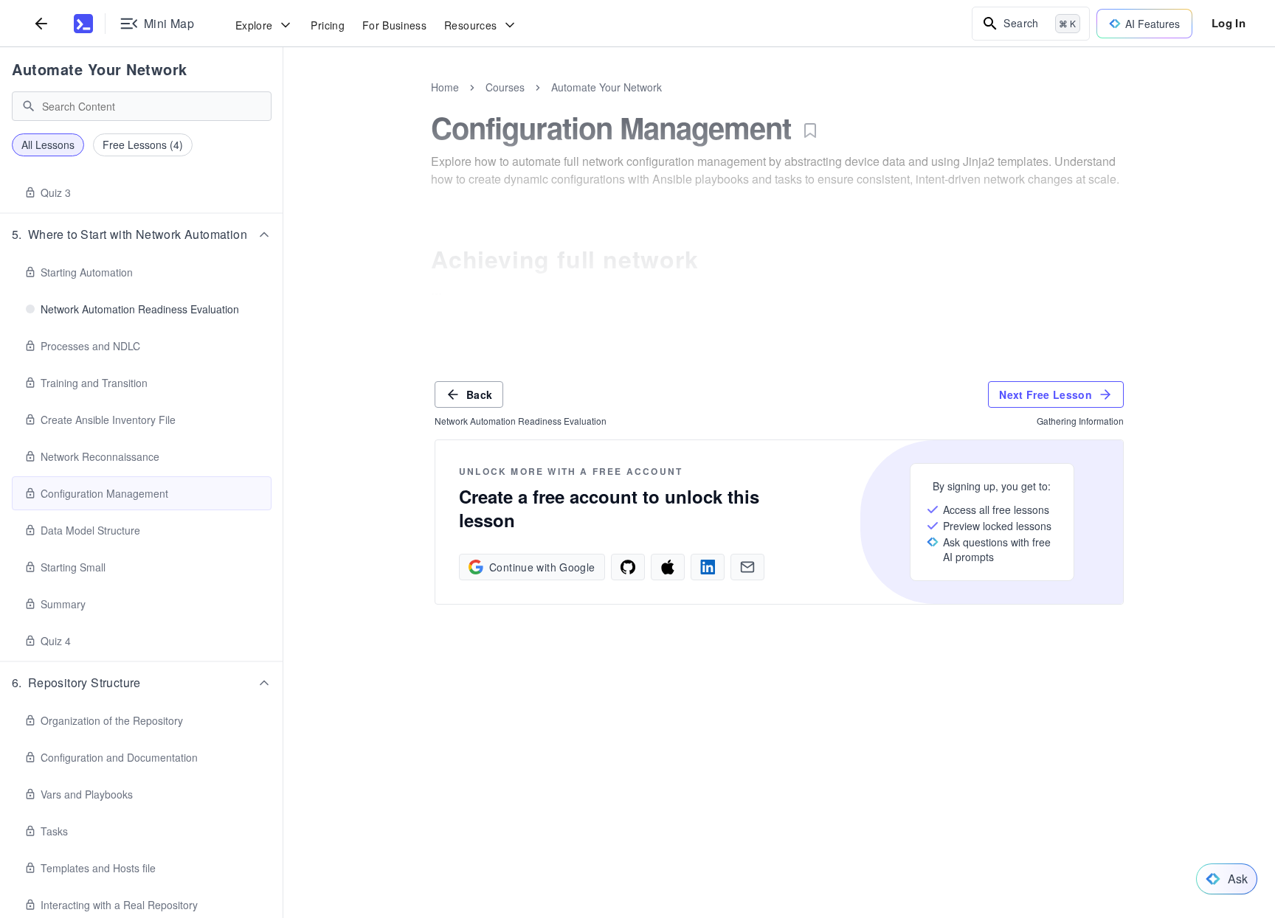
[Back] (41, 23)
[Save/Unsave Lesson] (810, 130)
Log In (1228, 23)
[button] (141, 234)
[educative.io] (83, 23)
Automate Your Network (99, 69)
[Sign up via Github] (628, 567)
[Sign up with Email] (747, 567)
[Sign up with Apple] (668, 567)
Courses (505, 87)
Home (445, 87)
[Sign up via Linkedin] (708, 567)
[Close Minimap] (283, 103)
